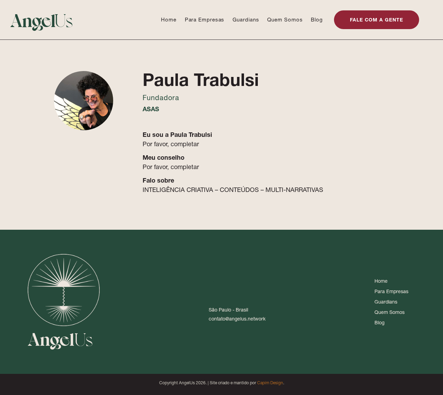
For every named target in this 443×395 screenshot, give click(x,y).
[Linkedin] (205, 289)
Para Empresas (205, 19)
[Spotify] (259, 289)
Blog (317, 19)
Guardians (246, 19)
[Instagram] (223, 289)
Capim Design (270, 382)
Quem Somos (284, 19)
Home (169, 19)
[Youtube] (241, 289)
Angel (41, 19)
